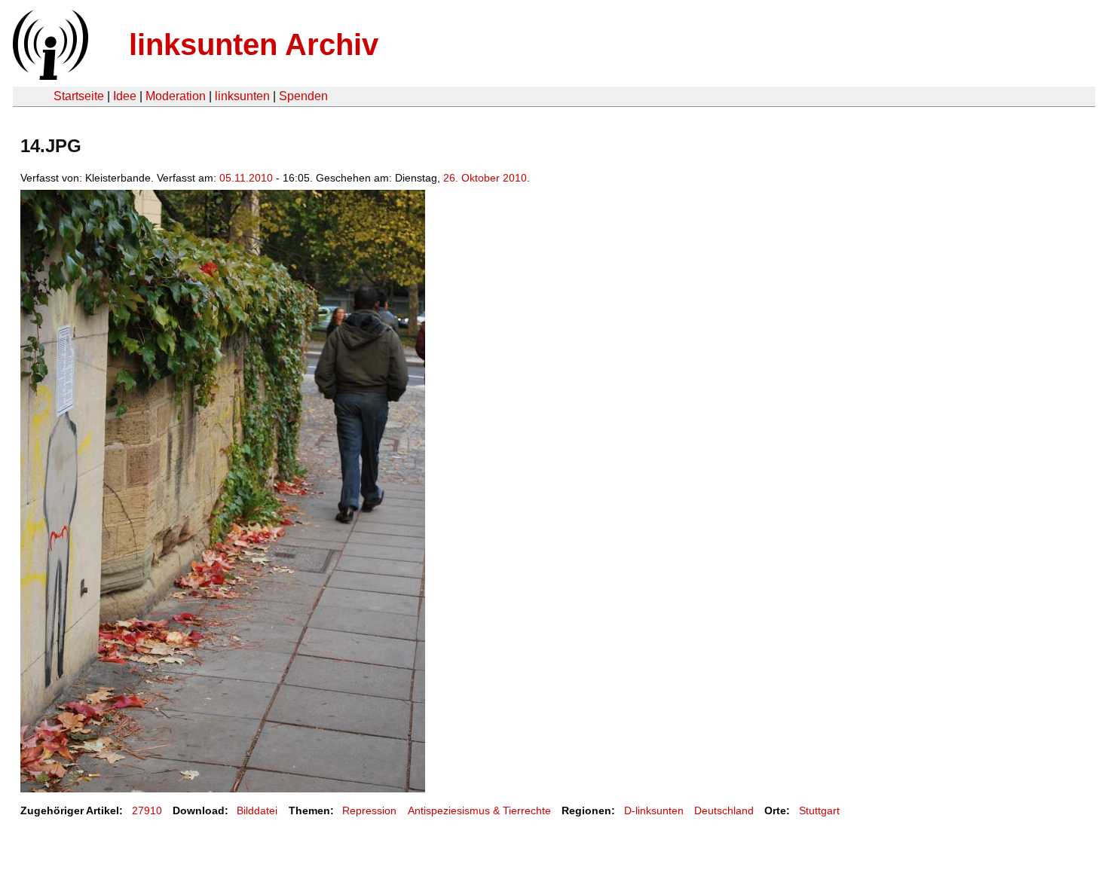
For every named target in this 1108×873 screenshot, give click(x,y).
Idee (124, 96)
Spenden (303, 96)
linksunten (242, 96)
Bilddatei (257, 810)
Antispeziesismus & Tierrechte (479, 810)
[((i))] (49, 75)
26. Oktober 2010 (485, 178)
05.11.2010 (246, 178)
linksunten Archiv (253, 44)
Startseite (79, 96)
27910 (147, 810)
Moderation (175, 96)
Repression (369, 810)
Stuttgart (819, 810)
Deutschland (724, 810)
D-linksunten (654, 810)
